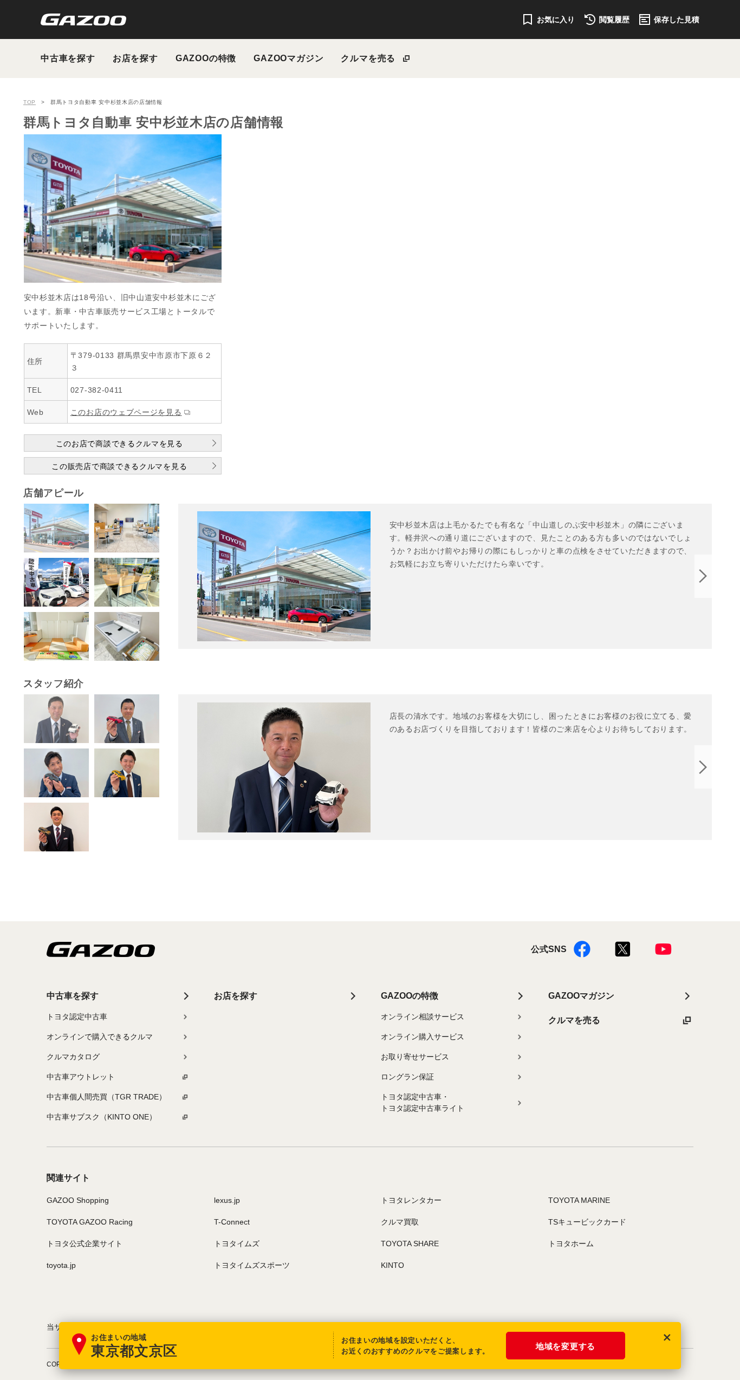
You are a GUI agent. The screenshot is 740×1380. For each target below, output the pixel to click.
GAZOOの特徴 (206, 58)
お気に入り (556, 19)
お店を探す (135, 58)
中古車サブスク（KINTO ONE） (102, 1116)
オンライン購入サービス (422, 1036)
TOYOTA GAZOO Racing (90, 1222)
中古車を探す (68, 58)
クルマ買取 (400, 1222)
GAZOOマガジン (288, 58)
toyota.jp (61, 1265)
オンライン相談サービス (422, 1016)
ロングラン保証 (407, 1076)
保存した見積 (676, 19)
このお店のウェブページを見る (126, 412)
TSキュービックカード (587, 1222)
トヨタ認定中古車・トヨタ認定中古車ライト (422, 1102)
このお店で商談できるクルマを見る (119, 443)
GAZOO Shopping (78, 1200)
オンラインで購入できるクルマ (100, 1036)
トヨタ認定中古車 (77, 1016)
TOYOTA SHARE (410, 1243)
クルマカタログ (73, 1056)
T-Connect (232, 1222)
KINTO (392, 1265)
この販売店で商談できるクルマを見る (119, 466)
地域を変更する (565, 1346)
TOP (29, 102)
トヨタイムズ (236, 1243)
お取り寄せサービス (415, 1056)
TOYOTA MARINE (579, 1200)
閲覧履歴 (614, 19)
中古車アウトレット (81, 1076)
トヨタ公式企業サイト (84, 1243)
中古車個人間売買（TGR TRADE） (106, 1096)
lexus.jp (227, 1200)
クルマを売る (368, 58)
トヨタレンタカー (411, 1200)
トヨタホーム (571, 1243)
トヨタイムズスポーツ (252, 1265)
